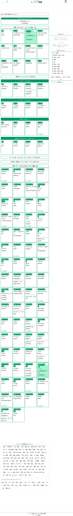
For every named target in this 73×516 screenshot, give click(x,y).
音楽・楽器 (40, 449)
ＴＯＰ (28, 513)
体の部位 (16, 469)
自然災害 (9, 447)
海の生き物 (6, 458)
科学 (30, 475)
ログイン (7, 2)
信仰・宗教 (22, 466)
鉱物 (23, 458)
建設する (8, 488)
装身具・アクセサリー (16, 464)
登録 (7, 1)
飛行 (17, 482)
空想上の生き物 (17, 452)
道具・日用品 (23, 469)
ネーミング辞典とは (57, 82)
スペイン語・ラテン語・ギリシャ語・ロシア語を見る (24, 157)
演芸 (13, 482)
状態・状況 (29, 466)
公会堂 (39, 482)
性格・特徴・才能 (15, 458)
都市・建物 (29, 449)
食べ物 (31, 458)
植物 (11, 469)
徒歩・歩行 (4, 482)
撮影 (21, 482)
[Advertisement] (36, 8)
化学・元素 (6, 466)
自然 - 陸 (37, 458)
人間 (22, 447)
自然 (39, 447)
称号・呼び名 (25, 455)
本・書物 (36, 455)
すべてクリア (61, 43)
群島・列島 (36, 485)
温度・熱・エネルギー (12, 475)
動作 (4, 447)
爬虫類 (42, 455)
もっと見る (40, 134)
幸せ (16, 485)
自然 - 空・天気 (23, 475)
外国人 (33, 482)
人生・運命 (17, 447)
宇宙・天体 (31, 469)
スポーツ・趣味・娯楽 (13, 472)
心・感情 (12, 461)
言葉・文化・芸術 (25, 472)
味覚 (12, 466)
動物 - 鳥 (27, 447)
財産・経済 (34, 447)
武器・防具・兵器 (39, 464)
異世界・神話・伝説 (59, 55)
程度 (20, 485)
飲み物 (32, 452)
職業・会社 (36, 466)
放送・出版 (26, 452)
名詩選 (25, 485)
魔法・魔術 (23, 461)
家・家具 (37, 452)
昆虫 (16, 466)
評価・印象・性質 (28, 464)
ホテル (25, 482)
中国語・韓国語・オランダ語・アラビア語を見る (25, 162)
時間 (31, 455)
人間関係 (37, 461)
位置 (27, 458)
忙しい (30, 485)
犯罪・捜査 (30, 461)
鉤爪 (12, 485)
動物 (34, 449)
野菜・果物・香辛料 (15, 455)
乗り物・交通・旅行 (39, 472)
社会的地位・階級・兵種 (14, 449)
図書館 (43, 485)
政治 (17, 461)
